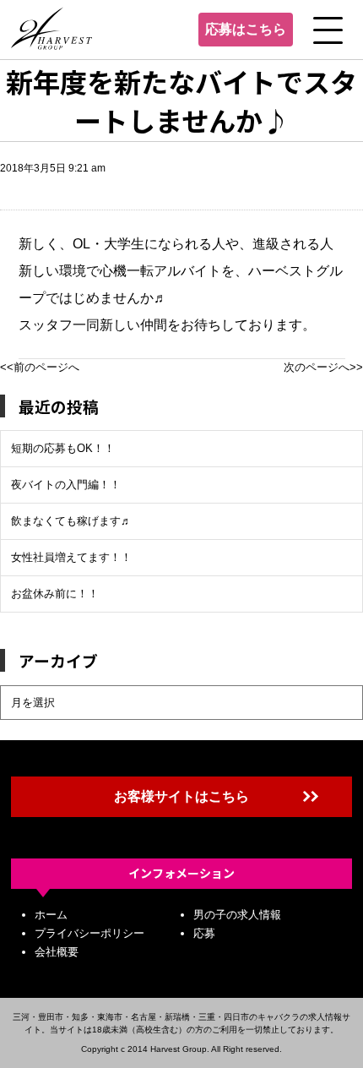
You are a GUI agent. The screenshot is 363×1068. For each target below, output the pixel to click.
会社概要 (57, 951)
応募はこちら (245, 29)
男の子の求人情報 (237, 914)
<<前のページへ (39, 367)
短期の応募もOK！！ (63, 448)
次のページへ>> (323, 367)
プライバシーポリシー (89, 933)
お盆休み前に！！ (55, 593)
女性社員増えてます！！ (71, 557)
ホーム (51, 914)
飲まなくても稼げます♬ (71, 521)
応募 (204, 933)
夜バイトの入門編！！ (66, 484)
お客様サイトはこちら (181, 796)
